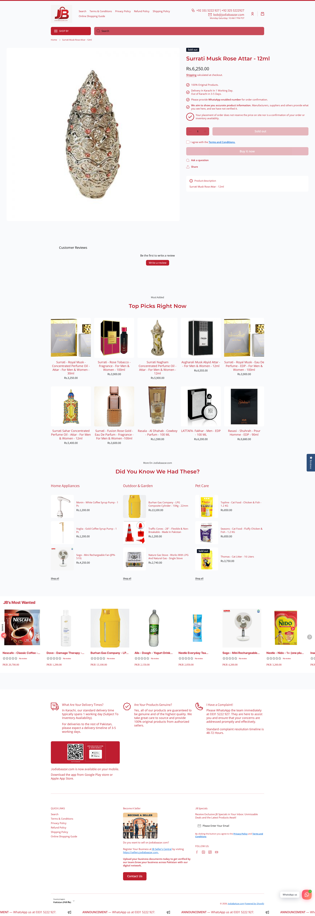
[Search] (97, 31)
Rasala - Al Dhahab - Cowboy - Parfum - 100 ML (157, 432)
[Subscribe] (260, 826)
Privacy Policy (58, 823)
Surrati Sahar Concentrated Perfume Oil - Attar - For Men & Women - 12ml (71, 434)
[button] (262, 13)
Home (54, 39)
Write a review (157, 263)
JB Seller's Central (162, 849)
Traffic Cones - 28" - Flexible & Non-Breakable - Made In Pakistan (168, 530)
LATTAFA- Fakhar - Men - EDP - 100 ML (201, 432)
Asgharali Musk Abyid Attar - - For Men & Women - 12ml (200, 364)
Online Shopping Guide (64, 836)
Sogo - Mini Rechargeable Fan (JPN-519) (96, 556)
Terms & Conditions (62, 818)
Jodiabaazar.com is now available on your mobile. (85, 769)
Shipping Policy (59, 832)
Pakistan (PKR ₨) (62, 902)
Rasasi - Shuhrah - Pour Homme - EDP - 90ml (244, 432)
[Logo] (61, 14)
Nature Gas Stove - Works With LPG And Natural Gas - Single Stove (168, 556)
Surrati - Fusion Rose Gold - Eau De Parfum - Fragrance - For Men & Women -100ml (114, 434)
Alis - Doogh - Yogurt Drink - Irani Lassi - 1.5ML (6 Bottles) (153, 653)
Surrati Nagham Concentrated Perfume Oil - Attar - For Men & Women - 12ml (157, 367)
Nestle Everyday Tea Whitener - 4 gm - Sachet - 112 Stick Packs (196, 653)
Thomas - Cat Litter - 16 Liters (237, 556)
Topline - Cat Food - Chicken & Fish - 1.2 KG (241, 504)
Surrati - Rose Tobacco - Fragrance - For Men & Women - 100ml (114, 366)
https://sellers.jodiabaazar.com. (141, 852)
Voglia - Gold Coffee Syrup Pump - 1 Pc (96, 530)
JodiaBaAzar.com (236, 903)
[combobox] (179, 31)
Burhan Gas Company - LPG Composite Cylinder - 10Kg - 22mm (168, 504)
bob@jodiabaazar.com (228, 14)
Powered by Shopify (254, 903)
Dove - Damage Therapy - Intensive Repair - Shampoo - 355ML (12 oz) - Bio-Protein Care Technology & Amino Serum (65, 653)
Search (54, 814)
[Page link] (85, 752)
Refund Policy (58, 827)
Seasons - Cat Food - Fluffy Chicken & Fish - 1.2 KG (241, 530)
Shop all (55, 578)
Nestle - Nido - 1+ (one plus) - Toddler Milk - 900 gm (285, 653)
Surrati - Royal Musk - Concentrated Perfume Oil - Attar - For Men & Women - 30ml (71, 367)
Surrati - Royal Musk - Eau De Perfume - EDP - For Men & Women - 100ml (244, 366)
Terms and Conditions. (222, 142)
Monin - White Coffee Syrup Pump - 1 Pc (97, 504)
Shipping (191, 75)
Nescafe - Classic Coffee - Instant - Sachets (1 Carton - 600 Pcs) (22, 653)
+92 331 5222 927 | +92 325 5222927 (220, 10)
